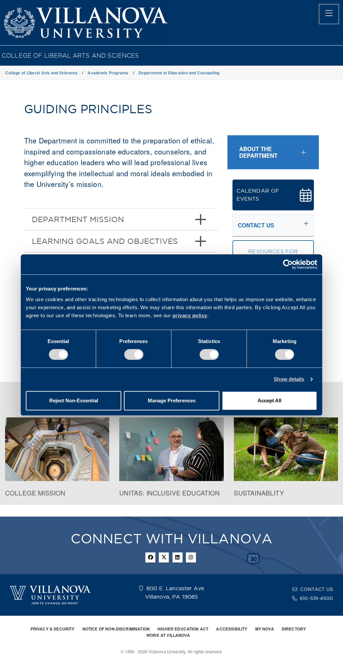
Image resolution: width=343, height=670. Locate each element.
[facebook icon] (150, 557)
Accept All (269, 400)
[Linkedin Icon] (178, 557)
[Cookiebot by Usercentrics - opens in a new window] (288, 264)
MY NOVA (264, 629)
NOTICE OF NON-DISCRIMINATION (116, 629)
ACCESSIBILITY (231, 629)
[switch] (133, 354)
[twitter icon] (164, 557)
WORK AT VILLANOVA (168, 635)
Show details (289, 379)
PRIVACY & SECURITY (52, 629)
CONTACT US (316, 589)
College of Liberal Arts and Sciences (70, 55)
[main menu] (329, 14)
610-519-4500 (316, 598)
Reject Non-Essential (73, 400)
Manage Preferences (172, 400)
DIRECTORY (294, 629)
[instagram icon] (191, 557)
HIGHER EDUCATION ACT (182, 629)
